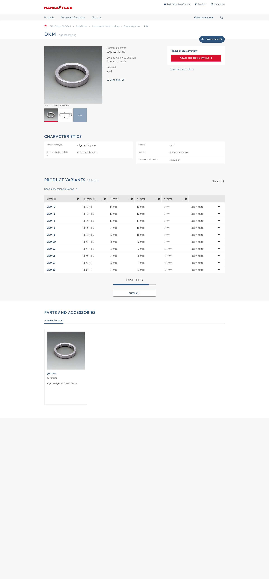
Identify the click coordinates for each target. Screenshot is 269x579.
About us (96, 17)
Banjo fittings (81, 26)
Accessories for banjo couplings (105, 26)
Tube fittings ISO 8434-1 (60, 26)
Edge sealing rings (132, 26)
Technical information (73, 17)
